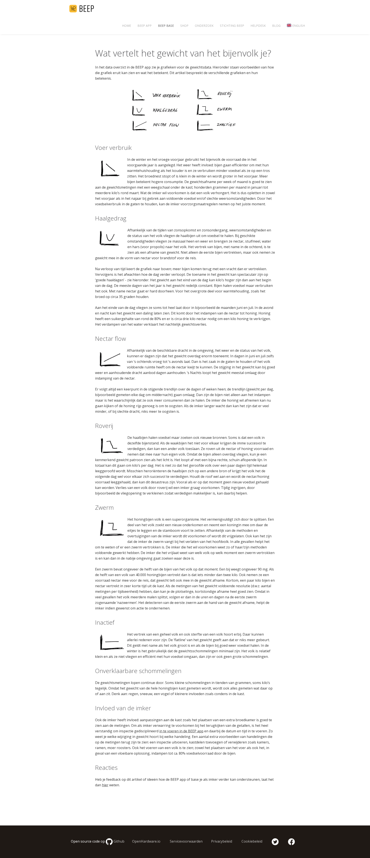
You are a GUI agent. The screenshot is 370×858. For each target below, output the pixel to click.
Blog (276, 26)
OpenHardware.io (146, 841)
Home (126, 26)
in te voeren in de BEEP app (181, 731)
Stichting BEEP (232, 26)
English (298, 26)
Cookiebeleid (252, 841)
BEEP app (144, 26)
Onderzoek (204, 26)
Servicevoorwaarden (186, 841)
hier (105, 785)
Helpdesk (258, 26)
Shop (184, 26)
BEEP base (166, 26)
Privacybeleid (221, 841)
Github (118, 841)
